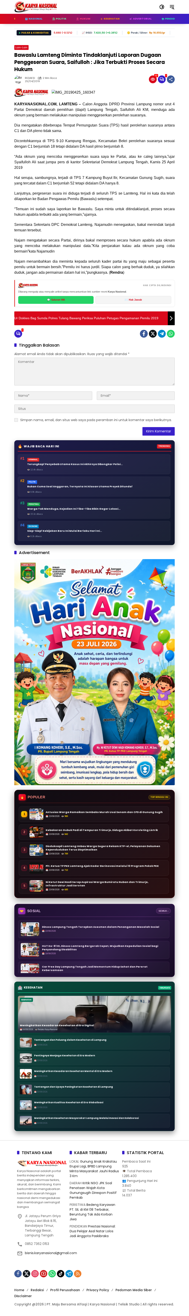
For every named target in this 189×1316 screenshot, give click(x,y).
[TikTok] (60, 1273)
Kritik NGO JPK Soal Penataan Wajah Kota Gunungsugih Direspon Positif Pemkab (93, 1190)
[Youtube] (43, 1273)
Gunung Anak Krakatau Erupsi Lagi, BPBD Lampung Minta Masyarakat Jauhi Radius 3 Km (94, 1168)
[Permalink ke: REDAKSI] (19, 79)
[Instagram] (35, 1273)
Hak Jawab (133, 299)
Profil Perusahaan (65, 1290)
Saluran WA (56, 299)
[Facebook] (144, 334)
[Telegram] (162, 334)
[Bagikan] (171, 79)
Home (19, 1290)
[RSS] (77, 1273)
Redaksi (37, 1290)
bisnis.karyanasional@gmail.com (51, 1253)
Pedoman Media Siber (133, 1290)
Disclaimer (23, 1296)
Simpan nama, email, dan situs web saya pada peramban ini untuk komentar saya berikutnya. (96, 420)
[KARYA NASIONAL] (35, 6)
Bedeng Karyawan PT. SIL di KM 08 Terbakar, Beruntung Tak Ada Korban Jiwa (92, 1211)
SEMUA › (163, 911)
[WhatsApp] (171, 334)
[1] (162, 79)
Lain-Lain (21, 47)
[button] (162, 7)
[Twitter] (153, 334)
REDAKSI (30, 78)
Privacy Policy (97, 1290)
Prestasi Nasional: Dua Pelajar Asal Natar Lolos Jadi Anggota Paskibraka (92, 1231)
